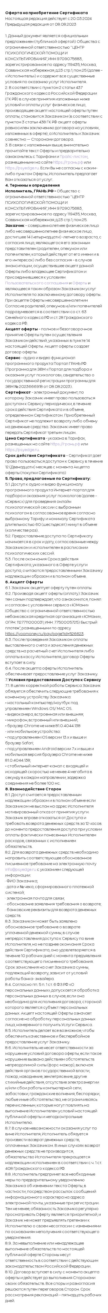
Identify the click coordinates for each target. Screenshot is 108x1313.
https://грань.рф (68, 162)
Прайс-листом (74, 156)
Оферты (79, 283)
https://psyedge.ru (22, 168)
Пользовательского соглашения (36, 283)
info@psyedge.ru (20, 869)
